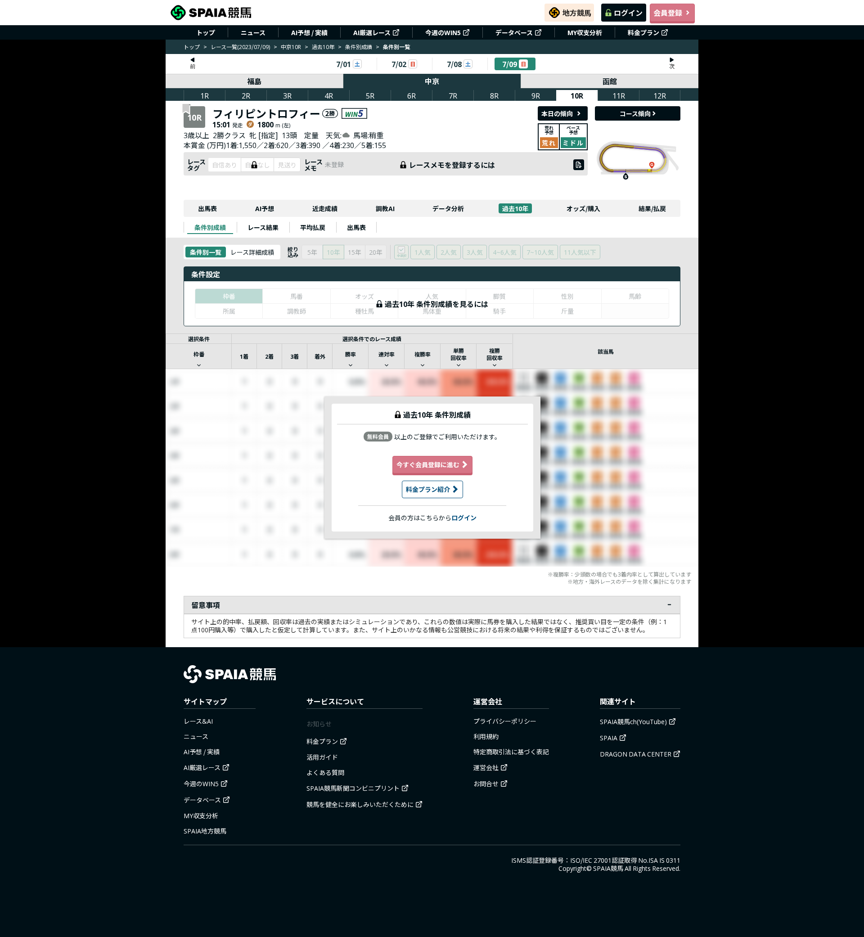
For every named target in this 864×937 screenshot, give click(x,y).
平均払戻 (312, 227)
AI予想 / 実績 (309, 32)
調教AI (385, 208)
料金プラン (643, 32)
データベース (514, 32)
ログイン (628, 12)
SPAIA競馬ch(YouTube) (633, 721)
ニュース (253, 32)
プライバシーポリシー (504, 721)
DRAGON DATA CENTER (635, 753)
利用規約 (486, 736)
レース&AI (198, 721)
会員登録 (667, 12)
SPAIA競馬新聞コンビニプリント (353, 788)
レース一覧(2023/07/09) (240, 46)
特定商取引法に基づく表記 (511, 751)
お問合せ (486, 783)
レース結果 (263, 227)
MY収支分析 (584, 32)
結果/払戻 (652, 208)
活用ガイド (322, 757)
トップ (205, 32)
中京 (432, 81)
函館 (610, 81)
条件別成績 (358, 46)
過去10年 (323, 46)
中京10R (291, 46)
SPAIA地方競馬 (205, 831)
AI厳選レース (372, 32)
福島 (254, 81)
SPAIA (608, 737)
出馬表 (207, 208)
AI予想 (264, 208)
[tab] (210, 227)
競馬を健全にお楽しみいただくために (360, 804)
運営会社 (486, 767)
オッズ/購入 (583, 208)
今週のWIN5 (443, 32)
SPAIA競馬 (608, 868)
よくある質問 (325, 772)
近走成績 (325, 208)
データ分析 (448, 208)
